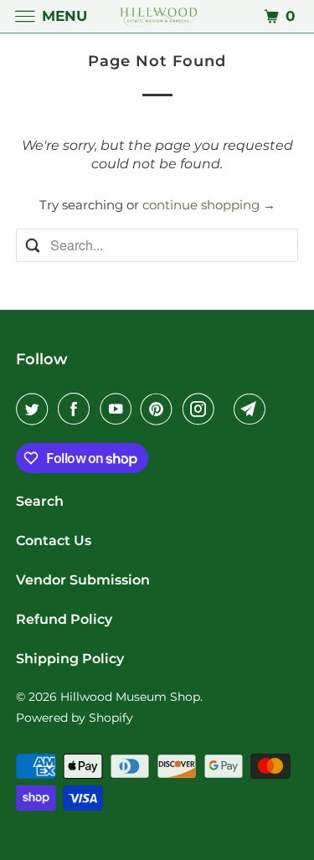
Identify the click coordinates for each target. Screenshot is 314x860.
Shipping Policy (70, 659)
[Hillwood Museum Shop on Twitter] (35, 409)
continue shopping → (208, 205)
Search (40, 501)
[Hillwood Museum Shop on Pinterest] (160, 409)
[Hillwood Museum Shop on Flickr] (227, 409)
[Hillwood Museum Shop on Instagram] (202, 409)
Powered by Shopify (74, 717)
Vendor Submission (83, 580)
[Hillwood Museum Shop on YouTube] (119, 409)
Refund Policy (64, 619)
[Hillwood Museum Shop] (157, 16)
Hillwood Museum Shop (130, 696)
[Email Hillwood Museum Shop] (253, 409)
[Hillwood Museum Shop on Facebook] (77, 409)
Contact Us (53, 540)
